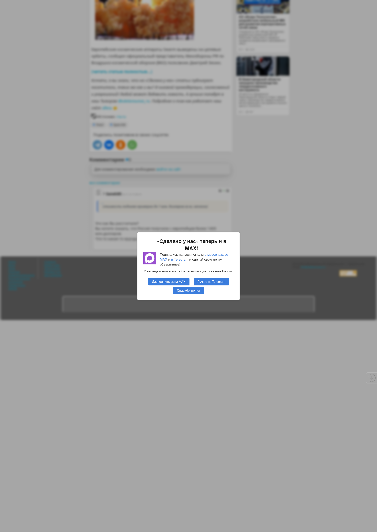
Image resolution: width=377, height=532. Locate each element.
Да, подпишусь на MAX (169, 281)
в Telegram (179, 259)
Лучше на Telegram (211, 281)
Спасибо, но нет (188, 290)
